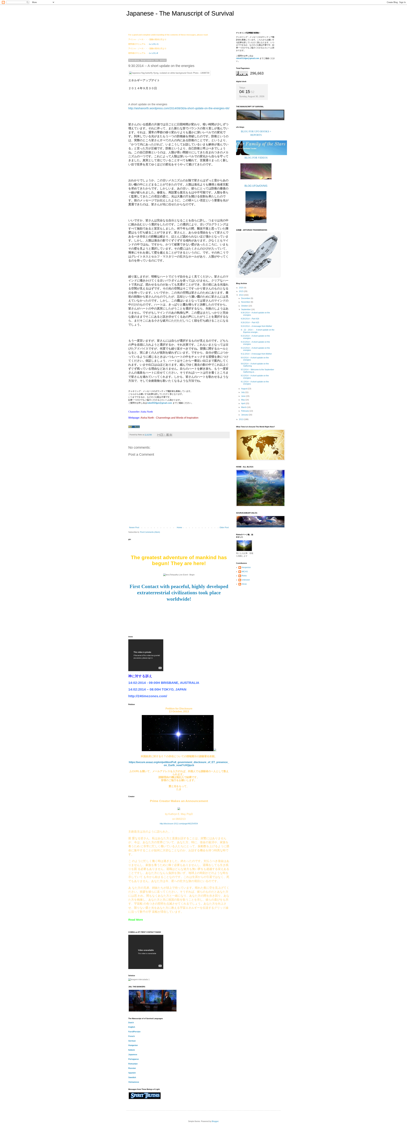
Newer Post (134, 527)
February (245, 411)
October (244, 306)
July (243, 392)
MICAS (245, 571)
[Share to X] (164, 434)
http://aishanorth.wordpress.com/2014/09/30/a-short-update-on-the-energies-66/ (178, 108)
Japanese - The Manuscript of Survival (180, 13)
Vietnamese (133, 1082)
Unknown (246, 580)
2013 (241, 419)
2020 (241, 288)
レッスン (153, 53)
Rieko (244, 576)
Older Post (224, 527)
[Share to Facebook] (167, 434)
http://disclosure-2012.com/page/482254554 (179, 824)
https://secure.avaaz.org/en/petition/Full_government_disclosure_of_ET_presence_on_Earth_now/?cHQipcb (179, 764)
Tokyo (242, 87)
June (243, 396)
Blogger (215, 1121)
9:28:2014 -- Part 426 (250, 319)
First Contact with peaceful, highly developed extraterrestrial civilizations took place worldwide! (179, 593)
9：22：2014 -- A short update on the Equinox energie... (257, 331)
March (244, 407)
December (246, 298)
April (243, 403)
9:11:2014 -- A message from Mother (256, 354)
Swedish (132, 1077)
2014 (241, 295)
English (131, 1027)
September (246, 309)
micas (244, 584)
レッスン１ (154, 44)
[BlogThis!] (161, 434)
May (243, 400)
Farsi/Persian (134, 1032)
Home (179, 527)
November (246, 302)
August (244, 389)
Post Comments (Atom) (150, 532)
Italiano (131, 1050)
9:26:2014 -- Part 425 (250, 322)
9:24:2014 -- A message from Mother (256, 326)
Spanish (132, 1073)
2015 (241, 291)
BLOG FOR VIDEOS (256, 157)
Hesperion (246, 567)
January (245, 415)
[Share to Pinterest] (170, 434)
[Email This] (158, 434)
